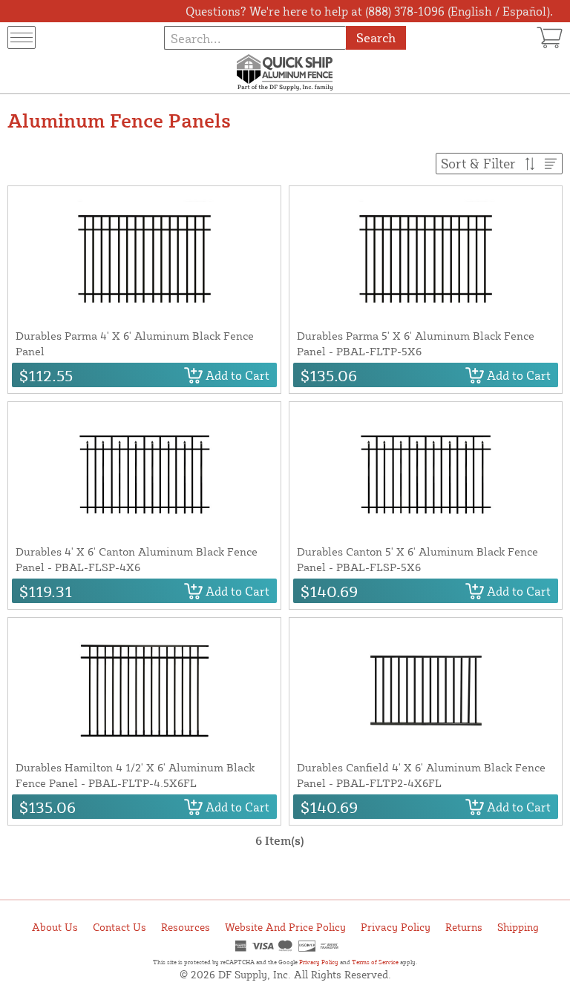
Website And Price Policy (285, 927)
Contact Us (119, 927)
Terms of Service (375, 962)
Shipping (518, 927)
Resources (185, 927)
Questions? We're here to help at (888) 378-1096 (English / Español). (369, 11)
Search (376, 37)
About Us (55, 927)
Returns (463, 927)
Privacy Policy (395, 927)
